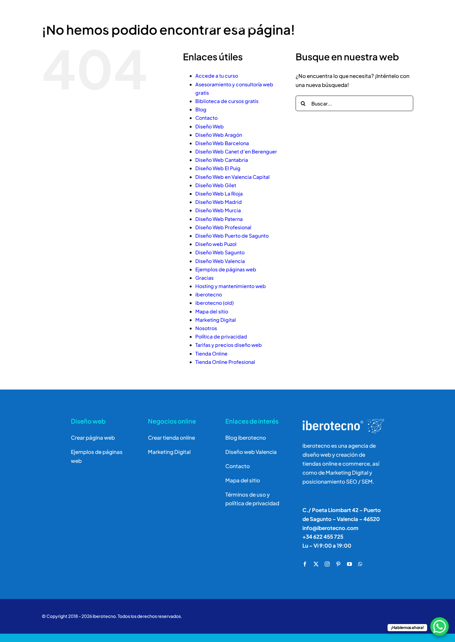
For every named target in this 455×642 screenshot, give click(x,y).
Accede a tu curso (216, 75)
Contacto (206, 117)
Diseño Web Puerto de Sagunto (232, 235)
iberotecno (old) (214, 302)
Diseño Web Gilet (215, 185)
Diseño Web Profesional (223, 227)
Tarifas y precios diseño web (228, 345)
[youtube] (349, 564)
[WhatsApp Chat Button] (439, 626)
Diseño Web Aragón (218, 134)
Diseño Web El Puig (217, 168)
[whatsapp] (360, 564)
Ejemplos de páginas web (225, 269)
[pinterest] (338, 564)
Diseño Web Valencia (220, 261)
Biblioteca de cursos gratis (226, 101)
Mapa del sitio (211, 311)
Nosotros (206, 328)
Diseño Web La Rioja (219, 193)
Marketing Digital (215, 320)
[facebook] (304, 564)
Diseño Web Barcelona (222, 143)
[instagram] (327, 564)
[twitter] (316, 564)
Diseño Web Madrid (218, 202)
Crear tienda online (171, 437)
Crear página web (93, 437)
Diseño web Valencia (251, 451)
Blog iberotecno (245, 437)
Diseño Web (209, 126)
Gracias (204, 277)
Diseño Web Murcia (218, 210)
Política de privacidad (221, 336)
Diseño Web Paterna (219, 219)
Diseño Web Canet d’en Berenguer (236, 151)
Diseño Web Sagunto (220, 252)
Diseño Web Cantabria (221, 160)
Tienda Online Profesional (225, 362)
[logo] (70, 10)
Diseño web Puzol (215, 244)
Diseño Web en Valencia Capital (232, 177)
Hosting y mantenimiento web (230, 286)
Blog (200, 109)
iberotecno (208, 294)
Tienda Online (211, 353)
